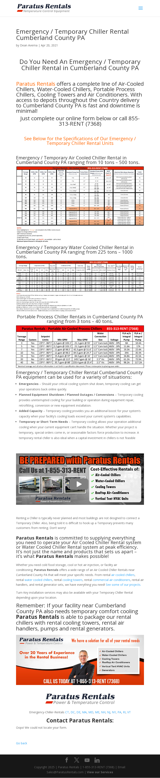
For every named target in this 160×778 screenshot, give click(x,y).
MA (84, 712)
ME (97, 712)
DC (73, 712)
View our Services (100, 772)
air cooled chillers (123, 575)
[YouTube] (87, 760)
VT (129, 712)
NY (114, 712)
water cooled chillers (38, 580)
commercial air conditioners (111, 580)
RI (124, 712)
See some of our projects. (123, 585)
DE (78, 712)
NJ (108, 712)
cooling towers (72, 580)
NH (103, 712)
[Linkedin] (97, 760)
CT (67, 712)
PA (119, 712)
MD (90, 712)
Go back (21, 743)
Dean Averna (29, 45)
